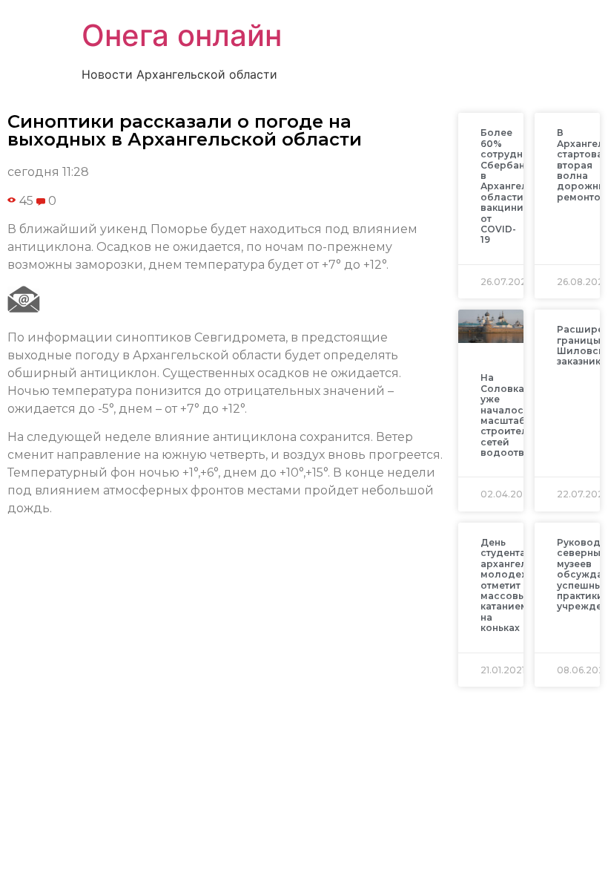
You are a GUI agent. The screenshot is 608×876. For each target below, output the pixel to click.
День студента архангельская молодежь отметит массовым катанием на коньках (517, 585)
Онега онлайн (182, 35)
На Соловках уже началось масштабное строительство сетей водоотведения (521, 415)
